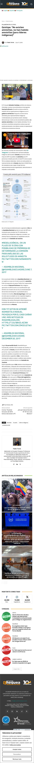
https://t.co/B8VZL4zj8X (15, 322)
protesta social (6, 425)
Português (19, 10)
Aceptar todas (17, 749)
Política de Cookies (15, 745)
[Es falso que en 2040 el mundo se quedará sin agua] (6, 661)
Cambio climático (17, 659)
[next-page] (6, 583)
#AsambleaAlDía (10, 320)
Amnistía (9, 422)
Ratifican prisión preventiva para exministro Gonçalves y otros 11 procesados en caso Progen (17, 575)
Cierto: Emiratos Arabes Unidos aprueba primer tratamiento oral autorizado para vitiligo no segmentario (22, 617)
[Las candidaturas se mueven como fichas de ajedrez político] (17, 495)
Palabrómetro (9, 21)
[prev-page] (3, 583)
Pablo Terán (10, 42)
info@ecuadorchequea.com (19, 701)
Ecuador (15, 422)
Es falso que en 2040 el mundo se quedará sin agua (21, 662)
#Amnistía (7, 312)
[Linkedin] (17, 464)
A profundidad (17, 533)
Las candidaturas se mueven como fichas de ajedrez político (17, 508)
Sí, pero (13, 24)
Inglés (5, 10)
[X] (20, 464)
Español (12, 10)
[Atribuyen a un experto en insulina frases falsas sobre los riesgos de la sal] (6, 638)
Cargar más (16, 669)
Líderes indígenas (23, 422)
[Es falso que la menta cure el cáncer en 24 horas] (6, 650)
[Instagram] (12, 711)
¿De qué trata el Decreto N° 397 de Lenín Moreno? (25, 412)
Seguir (17, 596)
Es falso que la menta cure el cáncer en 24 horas (21, 651)
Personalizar (17, 754)
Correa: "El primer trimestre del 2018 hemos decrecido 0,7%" (9, 412)
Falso (13, 648)
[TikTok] (22, 711)
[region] (17, 746)
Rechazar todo (17, 759)
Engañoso (15, 623)
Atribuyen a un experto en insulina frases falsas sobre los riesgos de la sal (21, 639)
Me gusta (7, 596)
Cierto (14, 612)
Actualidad (17, 505)
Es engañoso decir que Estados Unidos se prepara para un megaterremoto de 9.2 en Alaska (21, 628)
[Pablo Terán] (3, 42)
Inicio (3, 21)
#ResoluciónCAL (10, 243)
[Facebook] (14, 464)
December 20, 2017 (11, 338)
